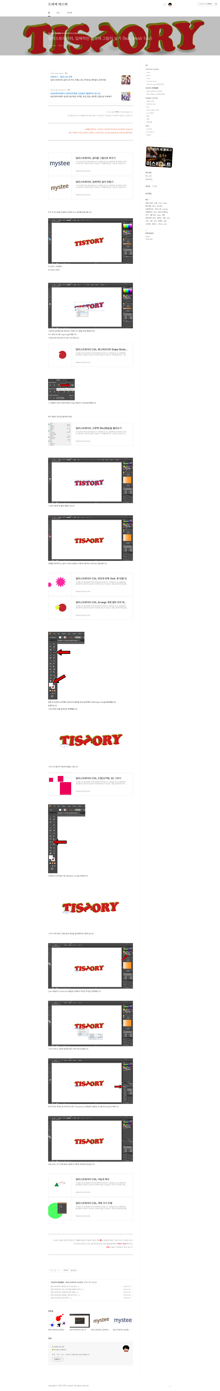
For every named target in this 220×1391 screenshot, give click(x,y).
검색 (164, 4)
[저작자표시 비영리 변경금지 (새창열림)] (73, 1270)
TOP (170, 1386)
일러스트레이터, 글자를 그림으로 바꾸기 (64, 1295)
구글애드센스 (150, 209)
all (146, 65)
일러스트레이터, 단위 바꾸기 (60, 1298)
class (148, 72)
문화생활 (149, 122)
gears (149, 75)
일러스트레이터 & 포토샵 (74, 1282)
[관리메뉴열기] (216, 4)
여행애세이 (149, 212)
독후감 (149, 135)
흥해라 (160, 221)
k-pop (164, 203)
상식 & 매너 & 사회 (153, 110)
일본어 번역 (149, 203)
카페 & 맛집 (150, 101)
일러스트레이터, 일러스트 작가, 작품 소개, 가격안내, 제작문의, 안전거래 (78, 79)
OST (155, 221)
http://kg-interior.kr (58, 90)
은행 (155, 203)
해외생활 (148, 206)
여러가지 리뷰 (151, 104)
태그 (58, 12)
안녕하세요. (149, 179)
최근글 (148, 186)
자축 (163, 215)
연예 (148, 119)
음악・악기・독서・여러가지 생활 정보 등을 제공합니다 (71, 1354)
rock (168, 218)
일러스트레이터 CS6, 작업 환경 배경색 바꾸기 (66, 1289)
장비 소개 (158, 209)
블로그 (154, 224)
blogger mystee (152, 98)
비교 (155, 212)
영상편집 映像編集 (57, 1282)
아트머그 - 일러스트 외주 (61, 76)
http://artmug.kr (57, 73)
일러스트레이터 (163, 212)
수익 (159, 203)
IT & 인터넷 (150, 113)
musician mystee (152, 69)
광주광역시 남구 (151, 218)
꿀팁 (148, 116)
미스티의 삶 (150, 132)
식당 (147, 221)
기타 (151, 221)
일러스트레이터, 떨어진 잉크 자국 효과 (64, 1286)
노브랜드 (148, 224)
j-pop (159, 215)
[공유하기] (55, 1270)
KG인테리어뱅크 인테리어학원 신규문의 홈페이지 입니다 (75, 93)
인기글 (154, 186)
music (149, 78)
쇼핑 (165, 221)
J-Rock (160, 224)
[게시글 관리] (58, 1270)
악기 (147, 215)
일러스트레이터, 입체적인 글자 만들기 (63, 1292)
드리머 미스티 (57, 4)
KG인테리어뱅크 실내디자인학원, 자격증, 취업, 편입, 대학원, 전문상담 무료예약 (81, 96)
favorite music (152, 81)
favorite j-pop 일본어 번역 (155, 84)
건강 (148, 107)
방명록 (69, 12)
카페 (163, 218)
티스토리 (159, 206)
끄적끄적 (149, 129)
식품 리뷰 (153, 215)
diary (147, 126)
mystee (165, 209)
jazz (165, 224)
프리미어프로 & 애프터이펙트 (156, 94)
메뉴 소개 (148, 176)
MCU (153, 206)
